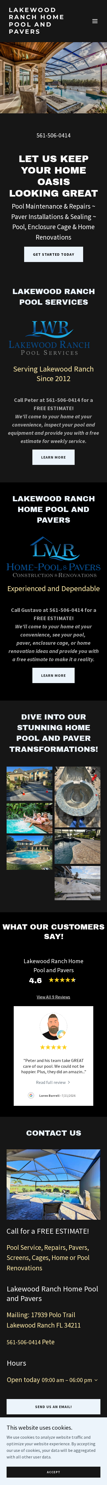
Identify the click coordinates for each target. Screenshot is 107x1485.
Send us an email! (53, 1406)
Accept (53, 1472)
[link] (39, 32)
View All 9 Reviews (53, 997)
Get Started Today (53, 254)
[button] (94, 21)
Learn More (53, 457)
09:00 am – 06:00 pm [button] (67, 1380)
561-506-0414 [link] (53, 135)
